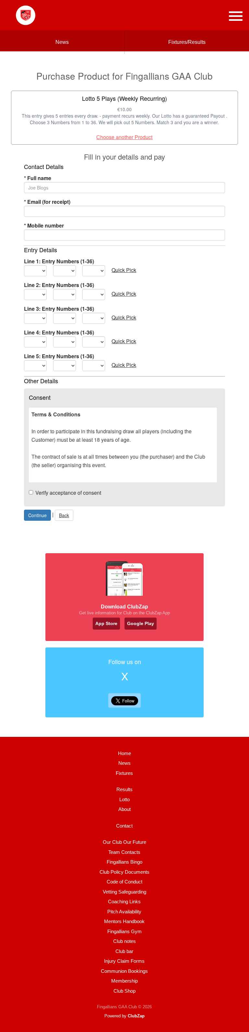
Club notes (124, 941)
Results (124, 789)
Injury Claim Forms (124, 961)
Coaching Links (124, 901)
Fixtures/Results (187, 42)
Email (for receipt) (47, 201)
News (62, 42)
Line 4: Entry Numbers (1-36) (59, 332)
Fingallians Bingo (124, 862)
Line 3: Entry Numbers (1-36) (59, 308)
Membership (124, 981)
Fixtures (124, 773)
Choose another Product (124, 137)
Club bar (124, 951)
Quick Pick (124, 270)
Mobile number (44, 225)
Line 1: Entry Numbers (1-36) (59, 261)
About (124, 809)
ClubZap (136, 1015)
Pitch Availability (124, 911)
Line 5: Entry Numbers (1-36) (59, 356)
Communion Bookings (124, 971)
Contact (124, 826)
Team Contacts (124, 852)
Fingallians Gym (124, 931)
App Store (106, 623)
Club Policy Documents (124, 872)
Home (124, 753)
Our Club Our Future (124, 842)
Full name (37, 178)
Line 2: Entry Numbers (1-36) (59, 285)
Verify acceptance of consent (68, 492)
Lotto (124, 799)
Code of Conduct (124, 881)
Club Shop (124, 991)
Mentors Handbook (124, 921)
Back (64, 515)
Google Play (140, 623)
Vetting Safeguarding (124, 892)
